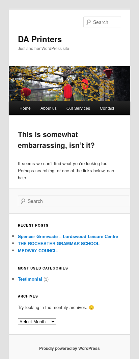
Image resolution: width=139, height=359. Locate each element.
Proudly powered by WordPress (69, 348)
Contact (107, 108)
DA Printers (40, 39)
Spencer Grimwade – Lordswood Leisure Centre (68, 236)
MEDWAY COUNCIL (38, 250)
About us (48, 108)
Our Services (78, 108)
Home (25, 108)
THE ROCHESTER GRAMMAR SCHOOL (59, 243)
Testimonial (30, 279)
